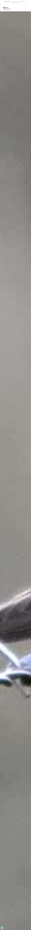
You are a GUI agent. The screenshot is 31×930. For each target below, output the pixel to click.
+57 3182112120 (15, 1)
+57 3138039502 (22, 1)
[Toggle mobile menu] (28, 6)
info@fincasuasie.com (15, 2)
